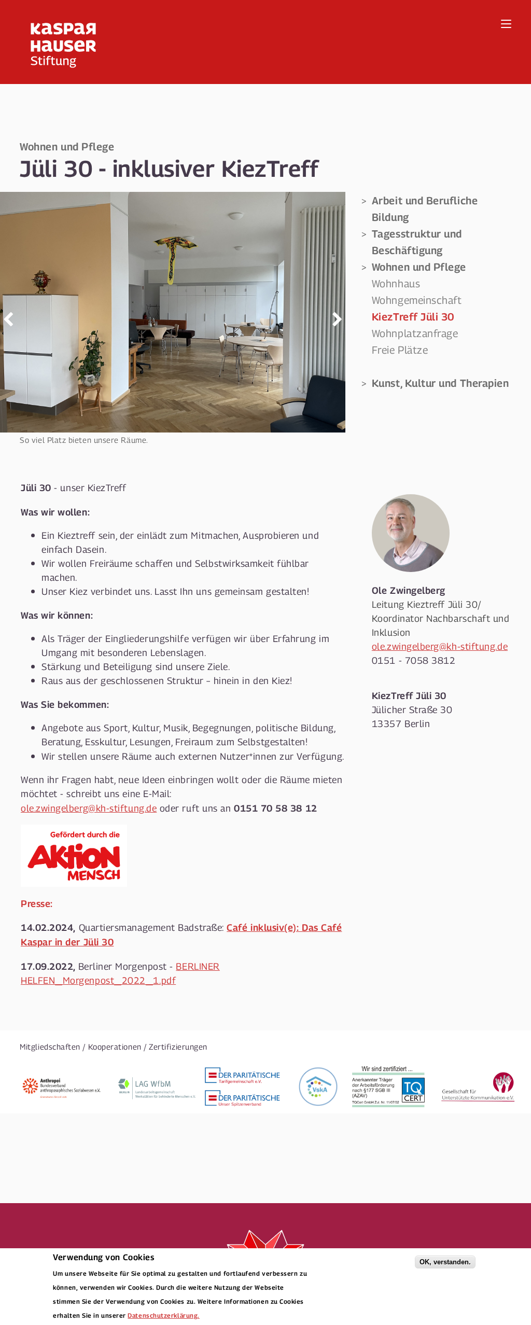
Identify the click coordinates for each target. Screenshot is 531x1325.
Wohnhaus (396, 283)
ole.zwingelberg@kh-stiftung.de (89, 808)
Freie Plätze (400, 349)
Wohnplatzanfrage (415, 333)
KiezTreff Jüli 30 (413, 316)
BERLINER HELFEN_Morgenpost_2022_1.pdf (120, 973)
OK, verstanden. (445, 1262)
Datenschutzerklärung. (163, 1315)
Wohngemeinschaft (417, 300)
